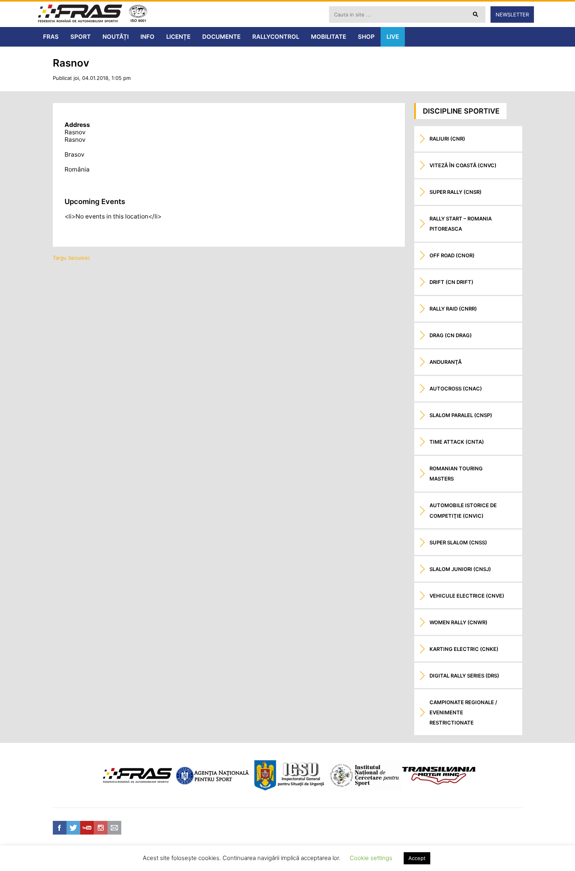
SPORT (80, 36)
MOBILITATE (328, 36)
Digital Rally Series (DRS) (464, 675)
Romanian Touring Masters (456, 473)
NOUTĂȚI (115, 36)
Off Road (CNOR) (451, 255)
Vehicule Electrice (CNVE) (466, 596)
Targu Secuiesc (71, 258)
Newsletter (512, 14)
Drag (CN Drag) (450, 335)
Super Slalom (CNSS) (458, 542)
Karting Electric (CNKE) (463, 649)
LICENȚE (178, 36)
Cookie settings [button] (371, 858)
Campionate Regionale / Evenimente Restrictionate (463, 712)
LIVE (392, 36)
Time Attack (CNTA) (456, 442)
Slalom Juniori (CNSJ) (460, 569)
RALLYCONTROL (275, 36)
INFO (147, 36)
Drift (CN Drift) (451, 282)
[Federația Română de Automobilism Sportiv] (80, 14)
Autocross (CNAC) (455, 388)
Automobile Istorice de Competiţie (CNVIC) (463, 510)
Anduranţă (445, 362)
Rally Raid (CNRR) (453, 308)
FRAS (51, 36)
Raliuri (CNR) (447, 139)
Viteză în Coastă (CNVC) (462, 165)
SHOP (366, 36)
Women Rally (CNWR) (458, 622)
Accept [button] (417, 858)
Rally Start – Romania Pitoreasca (460, 223)
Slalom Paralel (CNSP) (460, 415)
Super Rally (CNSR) (455, 192)
